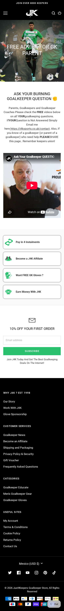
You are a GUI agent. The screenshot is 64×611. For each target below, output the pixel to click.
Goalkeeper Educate (15, 487)
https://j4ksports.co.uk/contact (30, 128)
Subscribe (32, 351)
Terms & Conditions (15, 527)
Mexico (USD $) (29, 563)
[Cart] (59, 13)
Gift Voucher (11, 460)
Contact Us (10, 546)
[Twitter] (9, 572)
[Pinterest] (45, 572)
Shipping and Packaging (18, 447)
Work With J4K (12, 407)
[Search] (53, 13)
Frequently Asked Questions (20, 466)
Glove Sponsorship (15, 414)
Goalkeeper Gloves (15, 500)
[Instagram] (36, 572)
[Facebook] (18, 572)
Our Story (9, 401)
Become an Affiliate (15, 441)
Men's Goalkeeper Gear (17, 493)
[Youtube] (27, 572)
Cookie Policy (11, 533)
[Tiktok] (54, 572)
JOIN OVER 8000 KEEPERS (32, 3)
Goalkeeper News (14, 435)
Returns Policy (12, 539)
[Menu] (5, 13)
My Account (10, 520)
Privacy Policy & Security (18, 454)
